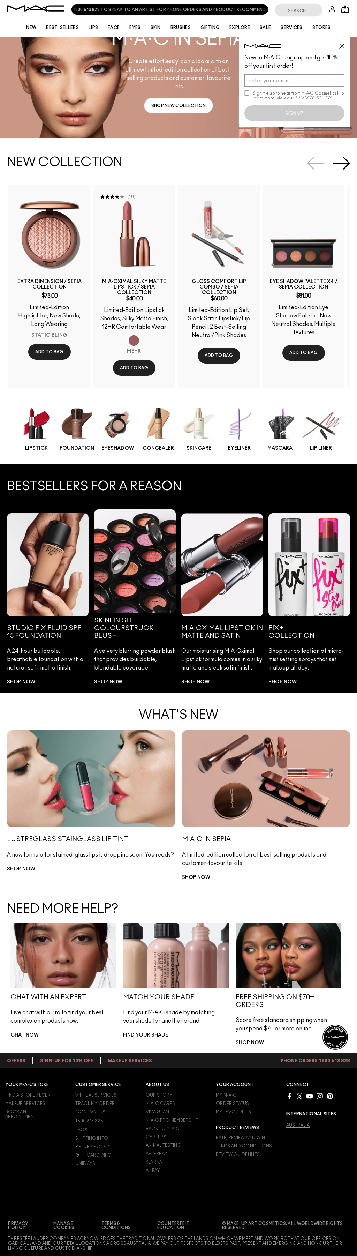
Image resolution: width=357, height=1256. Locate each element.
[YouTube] (309, 1096)
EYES (134, 27)
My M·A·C (226, 1095)
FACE (114, 27)
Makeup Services (25, 1103)
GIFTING (210, 27)
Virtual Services (95, 1095)
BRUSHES (180, 27)
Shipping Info (91, 1138)
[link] (178, 105)
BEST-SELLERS (62, 27)
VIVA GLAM (157, 1112)
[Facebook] (289, 1096)
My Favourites (233, 1112)
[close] (344, 43)
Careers (156, 1137)
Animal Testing (163, 1145)
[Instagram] (320, 1096)
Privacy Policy (18, 1225)
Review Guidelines (238, 1154)
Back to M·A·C (163, 1129)
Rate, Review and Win (240, 1138)
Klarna (154, 1162)
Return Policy (93, 1147)
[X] (299, 1096)
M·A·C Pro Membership (172, 1120)
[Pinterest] (330, 1096)
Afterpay (156, 1154)
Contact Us (90, 1112)
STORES (321, 27)
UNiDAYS (85, 1163)
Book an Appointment (20, 1114)
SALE (265, 27)
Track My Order (95, 1103)
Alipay (153, 1170)
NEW (31, 27)
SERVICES (291, 27)
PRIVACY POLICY (313, 98)
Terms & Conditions (116, 1225)
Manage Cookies (63, 1225)
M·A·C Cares (160, 1103)
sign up (294, 113)
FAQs (81, 1130)
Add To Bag (49, 352)
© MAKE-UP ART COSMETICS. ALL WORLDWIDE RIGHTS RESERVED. (282, 1225)
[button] (178, 87)
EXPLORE (239, 27)
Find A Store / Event (29, 1095)
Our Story (159, 1095)
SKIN (156, 27)
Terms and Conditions (244, 1146)
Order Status (232, 1103)
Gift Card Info (93, 1155)
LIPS (93, 27)
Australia (298, 1125)
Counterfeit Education (173, 1225)
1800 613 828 (77, 10)
